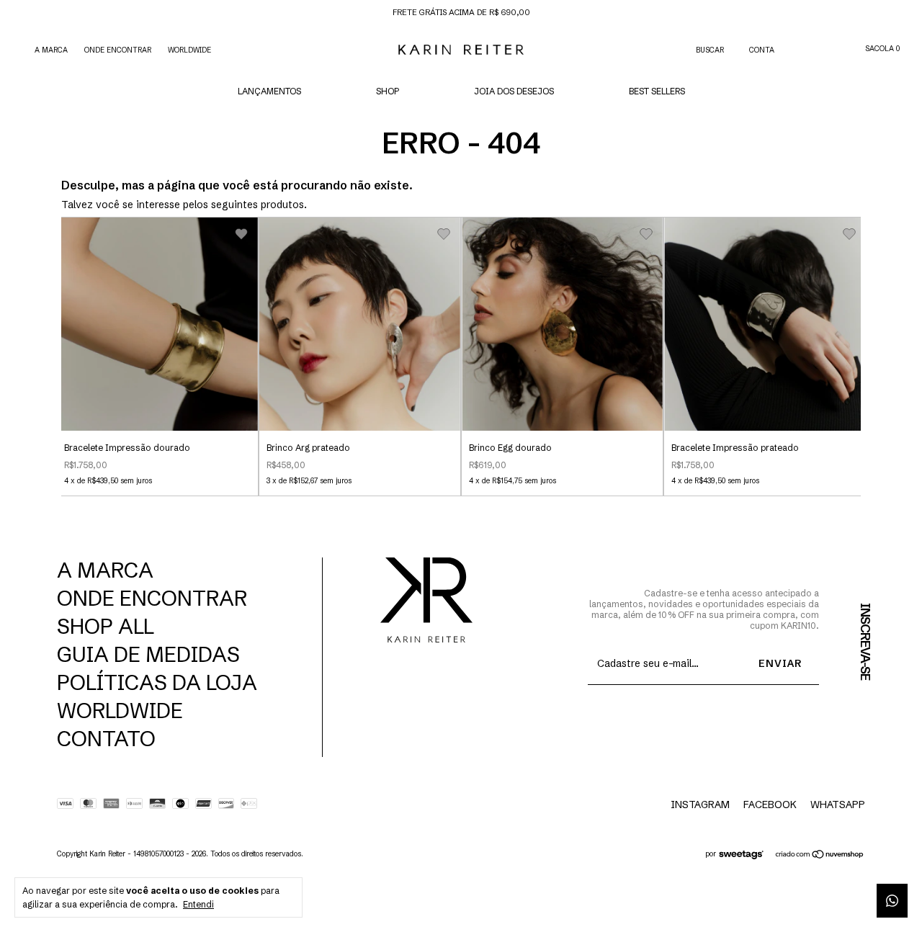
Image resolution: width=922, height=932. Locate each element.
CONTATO (106, 738)
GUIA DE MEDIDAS (148, 654)
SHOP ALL (105, 626)
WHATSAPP (837, 804)
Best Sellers (657, 91)
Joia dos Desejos (514, 91)
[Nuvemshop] (820, 855)
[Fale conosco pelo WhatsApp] (892, 901)
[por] (745, 855)
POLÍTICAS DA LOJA (157, 682)
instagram (700, 804)
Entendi (198, 904)
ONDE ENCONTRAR (117, 50)
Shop (387, 91)
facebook (770, 804)
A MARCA (51, 50)
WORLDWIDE (189, 50)
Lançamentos (269, 91)
